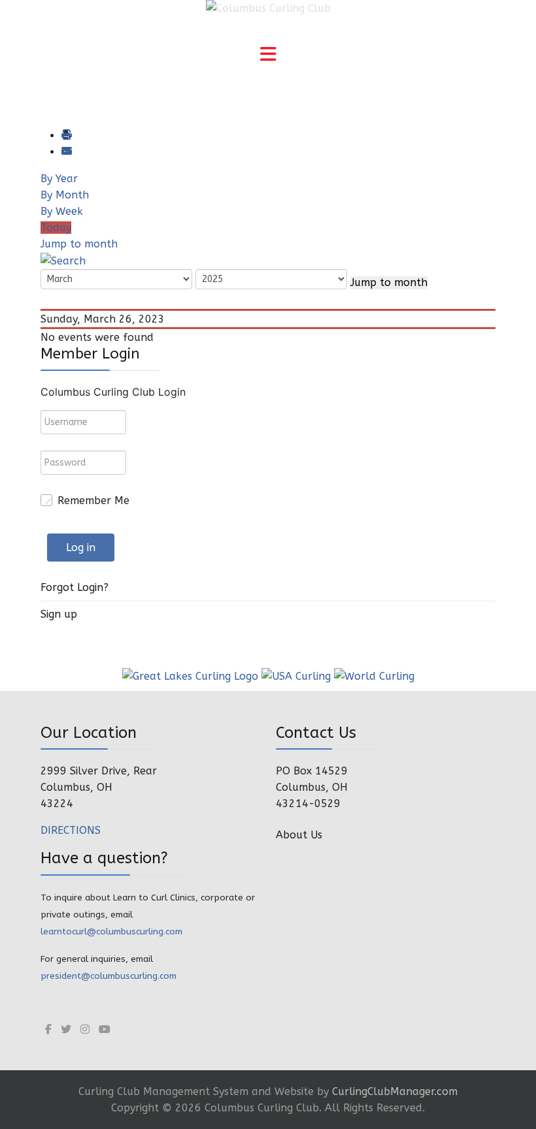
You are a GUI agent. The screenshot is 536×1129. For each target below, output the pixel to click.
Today (56, 227)
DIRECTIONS (71, 830)
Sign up (59, 614)
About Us (299, 835)
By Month (65, 195)
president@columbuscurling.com (108, 976)
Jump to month (79, 244)
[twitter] (66, 1029)
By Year (59, 178)
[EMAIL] (66, 152)
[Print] (66, 135)
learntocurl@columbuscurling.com (111, 931)
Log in (80, 547)
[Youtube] (104, 1029)
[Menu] (268, 55)
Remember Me (93, 500)
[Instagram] (85, 1029)
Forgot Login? (75, 587)
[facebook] (48, 1029)
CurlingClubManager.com (395, 1091)
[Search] (63, 260)
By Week (62, 211)
